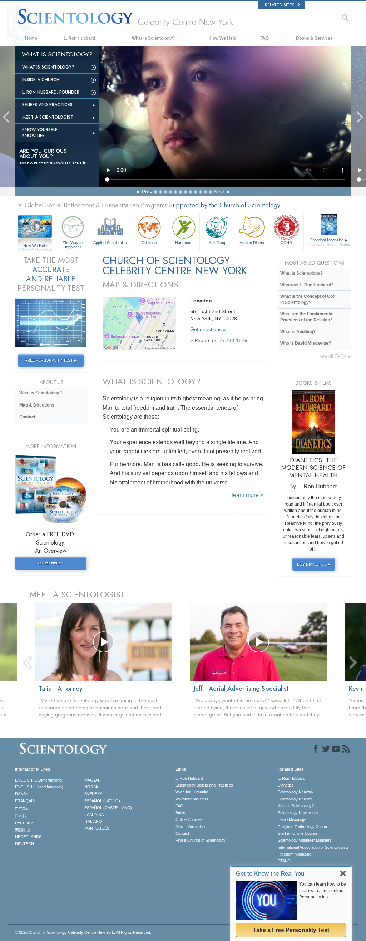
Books (181, 813)
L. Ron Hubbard (79, 38)
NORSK (91, 787)
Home (31, 38)
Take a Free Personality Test (291, 930)
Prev (147, 191)
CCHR (286, 243)
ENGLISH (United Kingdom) (39, 787)
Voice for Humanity (191, 792)
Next (219, 191)
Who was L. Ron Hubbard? (306, 284)
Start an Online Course (297, 833)
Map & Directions (36, 405)
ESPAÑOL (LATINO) (102, 801)
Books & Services (314, 38)
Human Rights (251, 243)
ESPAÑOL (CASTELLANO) (108, 807)
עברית (21, 808)
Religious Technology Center (302, 826)
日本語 (21, 816)
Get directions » (208, 329)
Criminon (149, 243)
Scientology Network (295, 792)
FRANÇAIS (25, 801)
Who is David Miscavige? (305, 343)
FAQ (264, 38)
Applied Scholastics (110, 243)
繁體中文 (23, 830)
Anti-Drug (217, 243)
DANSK (21, 794)
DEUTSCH (24, 844)
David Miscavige (292, 819)
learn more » (247, 495)
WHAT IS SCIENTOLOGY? (152, 381)
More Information (190, 826)
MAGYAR (92, 780)
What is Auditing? (298, 331)
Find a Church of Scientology (200, 840)
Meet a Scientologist (47, 117)
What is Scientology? (153, 38)
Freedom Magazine (329, 242)
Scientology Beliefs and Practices (204, 785)
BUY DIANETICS (313, 564)
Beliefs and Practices (47, 105)
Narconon (183, 243)
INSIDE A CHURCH (41, 80)
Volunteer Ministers (191, 799)
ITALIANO (93, 821)
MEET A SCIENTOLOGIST (77, 594)
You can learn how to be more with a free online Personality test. (322, 891)
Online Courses (189, 819)
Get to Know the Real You (270, 873)
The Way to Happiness (73, 244)
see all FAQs (335, 356)
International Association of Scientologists (313, 847)
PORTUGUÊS (96, 828)
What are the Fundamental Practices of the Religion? (306, 316)
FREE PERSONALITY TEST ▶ (50, 360)
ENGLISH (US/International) (39, 780)
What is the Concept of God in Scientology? (307, 299)
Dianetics (286, 785)
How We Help (222, 38)
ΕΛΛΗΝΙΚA (94, 814)
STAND (284, 861)
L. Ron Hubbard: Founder (50, 92)
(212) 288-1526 (229, 340)
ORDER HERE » (51, 563)
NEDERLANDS (28, 836)
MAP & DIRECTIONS (140, 284)
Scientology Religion (295, 799)
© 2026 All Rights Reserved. (83, 932)
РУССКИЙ (24, 823)
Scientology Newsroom (298, 813)
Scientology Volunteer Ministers (305, 840)
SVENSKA (93, 794)
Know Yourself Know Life (39, 133)
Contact (27, 416)
